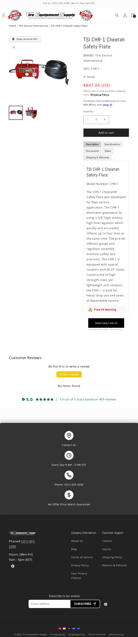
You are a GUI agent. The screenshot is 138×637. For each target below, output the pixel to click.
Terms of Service (82, 557)
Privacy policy (57, 634)
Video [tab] (108, 150)
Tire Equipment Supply (35, 634)
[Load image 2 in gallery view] (31, 113)
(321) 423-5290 (74, 484)
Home (12, 25)
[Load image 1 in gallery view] (16, 113)
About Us (77, 541)
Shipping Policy (100, 94)
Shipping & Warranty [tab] (97, 157)
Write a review (69, 374)
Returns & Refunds (114, 565)
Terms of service (97, 634)
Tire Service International (33, 25)
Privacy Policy (80, 565)
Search (106, 549)
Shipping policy (77, 634)
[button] (117, 15)
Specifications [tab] (112, 144)
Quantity (88, 111)
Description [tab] (92, 144)
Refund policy (116, 634)
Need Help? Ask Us (106, 323)
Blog (74, 549)
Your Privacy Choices (79, 576)
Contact (107, 541)
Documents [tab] (92, 150)
